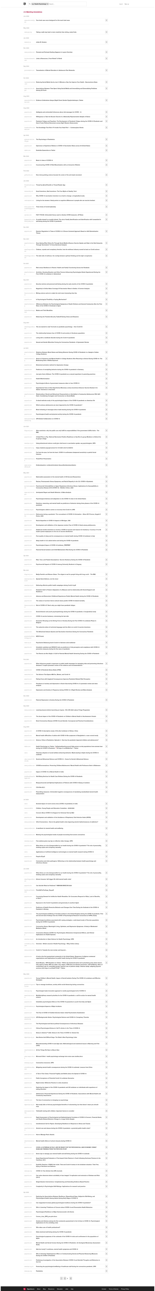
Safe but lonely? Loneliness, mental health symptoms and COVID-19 (57, 1249)
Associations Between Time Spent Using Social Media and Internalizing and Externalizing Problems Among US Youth (66, 89)
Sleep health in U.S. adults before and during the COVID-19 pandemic (57, 540)
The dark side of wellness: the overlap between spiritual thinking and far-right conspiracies (64, 256)
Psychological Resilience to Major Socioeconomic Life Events (55, 1212)
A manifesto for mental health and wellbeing (49, 828)
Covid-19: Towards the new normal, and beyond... (51, 950)
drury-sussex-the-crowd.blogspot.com (29, 208)
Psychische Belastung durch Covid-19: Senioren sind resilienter (55, 642)
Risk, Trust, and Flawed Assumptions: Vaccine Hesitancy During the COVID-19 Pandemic (63, 560)
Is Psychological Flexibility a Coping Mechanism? (51, 299)
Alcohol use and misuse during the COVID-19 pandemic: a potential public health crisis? (63, 1128)
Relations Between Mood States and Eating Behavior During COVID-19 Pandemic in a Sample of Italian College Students (67, 353)
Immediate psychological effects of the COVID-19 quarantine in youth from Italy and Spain (63, 1002)
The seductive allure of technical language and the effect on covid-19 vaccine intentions (63, 627)
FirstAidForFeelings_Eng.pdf (45, 890)
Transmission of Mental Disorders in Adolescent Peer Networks (55, 70)
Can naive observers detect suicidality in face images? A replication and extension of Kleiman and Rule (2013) (68, 1176)
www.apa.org (28, 32)
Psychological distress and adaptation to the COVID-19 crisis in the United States (61, 499)
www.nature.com (29, 1153)
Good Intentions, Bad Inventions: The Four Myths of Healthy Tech (56, 191)
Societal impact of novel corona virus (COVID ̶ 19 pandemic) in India (57, 804)
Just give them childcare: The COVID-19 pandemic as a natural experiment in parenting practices (65, 374)
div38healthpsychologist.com (29, 777)
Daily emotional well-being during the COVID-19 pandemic (54, 1232)
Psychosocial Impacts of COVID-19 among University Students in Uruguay (58, 564)
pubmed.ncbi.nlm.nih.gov (29, 140)
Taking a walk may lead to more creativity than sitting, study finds (56, 32)
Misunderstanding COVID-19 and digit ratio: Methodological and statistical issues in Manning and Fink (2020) (67, 1044)
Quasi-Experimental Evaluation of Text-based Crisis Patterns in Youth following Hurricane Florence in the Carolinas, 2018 (68, 1159)
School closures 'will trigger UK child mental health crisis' (53, 879)
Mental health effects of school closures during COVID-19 (53, 1141)
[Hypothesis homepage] (26, 4)
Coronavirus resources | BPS (45, 1063)
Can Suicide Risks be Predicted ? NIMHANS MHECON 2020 (54, 885)
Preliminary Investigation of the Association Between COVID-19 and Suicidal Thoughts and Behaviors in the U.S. (68, 1261)
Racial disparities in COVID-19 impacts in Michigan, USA (53, 520)
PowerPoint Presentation (43, 459)
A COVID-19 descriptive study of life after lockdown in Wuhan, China (57, 731)
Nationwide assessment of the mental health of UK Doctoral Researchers (58, 477)
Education (60, 1289)
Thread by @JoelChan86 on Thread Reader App (50, 185)
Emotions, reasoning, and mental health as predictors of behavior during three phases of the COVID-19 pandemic (67, 504)
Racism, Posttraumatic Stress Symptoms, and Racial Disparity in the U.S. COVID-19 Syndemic (64, 481)
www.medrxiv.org (29, 448)
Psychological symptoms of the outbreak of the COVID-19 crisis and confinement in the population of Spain (67, 1237)
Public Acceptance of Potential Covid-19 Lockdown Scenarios (55, 1078)
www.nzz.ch (27, 642)
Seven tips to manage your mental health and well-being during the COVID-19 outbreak (62, 1153)
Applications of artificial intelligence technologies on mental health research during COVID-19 (65, 852)
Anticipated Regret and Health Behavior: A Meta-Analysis (53, 492)
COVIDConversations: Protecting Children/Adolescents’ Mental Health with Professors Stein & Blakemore (68, 765)
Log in (121, 4)
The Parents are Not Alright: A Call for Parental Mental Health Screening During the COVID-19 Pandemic (67, 653)
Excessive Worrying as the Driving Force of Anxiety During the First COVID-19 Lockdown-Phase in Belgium (66, 621)
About (38, 1289)
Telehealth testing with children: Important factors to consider (55, 1111)
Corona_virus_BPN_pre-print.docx (46, 1216)
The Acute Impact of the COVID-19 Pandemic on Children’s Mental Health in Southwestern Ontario (66, 716)
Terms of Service (113, 1289)
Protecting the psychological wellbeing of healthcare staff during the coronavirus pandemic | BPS (66, 1266)
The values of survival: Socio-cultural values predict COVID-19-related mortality (60, 601)
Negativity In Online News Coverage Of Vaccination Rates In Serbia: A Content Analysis (63, 288)
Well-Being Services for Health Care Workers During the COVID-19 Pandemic (59, 776)
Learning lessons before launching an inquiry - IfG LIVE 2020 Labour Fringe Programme (63, 710)
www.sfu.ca (27, 42)
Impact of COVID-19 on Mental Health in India (50, 772)
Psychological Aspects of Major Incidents (49, 1006)
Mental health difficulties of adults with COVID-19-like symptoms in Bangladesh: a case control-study (67, 735)
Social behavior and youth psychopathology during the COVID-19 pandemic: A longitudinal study (66, 611)
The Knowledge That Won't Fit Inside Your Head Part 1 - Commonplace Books (60, 127)
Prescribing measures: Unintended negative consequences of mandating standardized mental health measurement (67, 792)
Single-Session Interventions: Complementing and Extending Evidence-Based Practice (62, 1182)
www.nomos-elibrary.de (28, 466)
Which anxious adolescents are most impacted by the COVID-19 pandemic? (59, 405)
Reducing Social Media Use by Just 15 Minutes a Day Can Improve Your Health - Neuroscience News (66, 82)
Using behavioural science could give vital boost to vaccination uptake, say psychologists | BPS (65, 443)
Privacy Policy (125, 1289)
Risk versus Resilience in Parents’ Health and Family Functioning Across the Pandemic (63, 267)
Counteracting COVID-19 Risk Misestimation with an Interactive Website (58, 165)
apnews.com (28, 215)
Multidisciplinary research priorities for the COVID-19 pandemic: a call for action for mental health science (66, 996)
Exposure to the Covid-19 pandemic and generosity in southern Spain (57, 903)
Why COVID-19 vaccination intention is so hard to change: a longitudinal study (60, 196)
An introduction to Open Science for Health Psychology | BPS (55, 939)
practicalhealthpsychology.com (29, 637)
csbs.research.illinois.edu (29, 760)
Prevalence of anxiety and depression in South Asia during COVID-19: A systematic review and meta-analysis (67, 684)
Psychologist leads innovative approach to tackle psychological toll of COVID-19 (61, 991)
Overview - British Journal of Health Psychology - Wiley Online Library (57, 944)
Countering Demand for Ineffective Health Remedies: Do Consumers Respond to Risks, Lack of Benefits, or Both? (68, 897)
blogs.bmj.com (28, 430)
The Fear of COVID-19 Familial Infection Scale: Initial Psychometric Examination (60, 1013)
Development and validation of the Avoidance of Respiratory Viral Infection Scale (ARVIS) (63, 817)
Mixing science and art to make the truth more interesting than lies (56, 293)
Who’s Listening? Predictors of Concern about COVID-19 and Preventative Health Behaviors (64, 1207)
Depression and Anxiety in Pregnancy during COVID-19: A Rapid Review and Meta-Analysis (64, 690)
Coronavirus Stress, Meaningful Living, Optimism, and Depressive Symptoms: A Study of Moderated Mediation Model (66, 927)
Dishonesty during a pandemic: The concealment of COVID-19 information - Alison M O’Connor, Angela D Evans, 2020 (68, 515)
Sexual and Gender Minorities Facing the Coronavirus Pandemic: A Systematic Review (62, 342)
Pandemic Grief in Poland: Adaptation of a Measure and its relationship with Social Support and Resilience (65, 590)
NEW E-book (40, 636)
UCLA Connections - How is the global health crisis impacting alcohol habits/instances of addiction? (67, 822)
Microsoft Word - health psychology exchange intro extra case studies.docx (59, 1056)
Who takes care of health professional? (48, 1227)
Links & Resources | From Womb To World (49, 58)
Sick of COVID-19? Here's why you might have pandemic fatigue (55, 605)
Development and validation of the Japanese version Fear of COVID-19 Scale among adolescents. (66, 525)
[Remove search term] (48, 4)
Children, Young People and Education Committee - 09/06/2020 (55, 808)
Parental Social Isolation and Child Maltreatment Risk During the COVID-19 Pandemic (62, 550)
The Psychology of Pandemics (45, 139)
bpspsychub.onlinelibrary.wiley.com (29, 220)
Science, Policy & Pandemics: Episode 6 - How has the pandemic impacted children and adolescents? (67, 740)
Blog (44, 1289)
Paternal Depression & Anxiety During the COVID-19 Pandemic (55, 700)
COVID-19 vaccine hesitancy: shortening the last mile (52, 616)
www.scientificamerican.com (29, 101)
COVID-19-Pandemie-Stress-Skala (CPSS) (48, 670)
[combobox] (67, 4)
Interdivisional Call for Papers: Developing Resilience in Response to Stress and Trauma (63, 1123)
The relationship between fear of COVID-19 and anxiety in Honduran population (60, 333)
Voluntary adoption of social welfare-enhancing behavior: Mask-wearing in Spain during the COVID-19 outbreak (67, 753)
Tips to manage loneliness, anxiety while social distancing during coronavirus (60, 984)
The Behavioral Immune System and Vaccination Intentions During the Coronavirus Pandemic (64, 632)
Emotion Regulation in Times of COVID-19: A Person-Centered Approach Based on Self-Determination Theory (67, 232)
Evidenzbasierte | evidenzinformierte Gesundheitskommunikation (56, 465)
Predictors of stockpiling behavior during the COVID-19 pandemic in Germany (60, 369)
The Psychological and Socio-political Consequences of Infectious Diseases (59, 1023)
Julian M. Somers (41, 42)
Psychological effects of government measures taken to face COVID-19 (57, 383)
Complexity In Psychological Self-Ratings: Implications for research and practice (60, 1186)
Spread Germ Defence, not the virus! (47, 579)
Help (72, 1289)
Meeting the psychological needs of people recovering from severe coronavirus (60, 834)
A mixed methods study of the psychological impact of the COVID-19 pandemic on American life (65, 400)
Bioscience (51, 1289)
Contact (104, 1289)
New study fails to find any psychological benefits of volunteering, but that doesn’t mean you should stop (67, 1105)
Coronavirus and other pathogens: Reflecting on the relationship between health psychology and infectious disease (66, 862)
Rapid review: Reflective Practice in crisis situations (52, 1083)
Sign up (127, 4)
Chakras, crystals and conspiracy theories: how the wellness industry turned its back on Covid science (67, 249)
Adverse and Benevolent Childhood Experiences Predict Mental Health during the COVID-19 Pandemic (67, 596)
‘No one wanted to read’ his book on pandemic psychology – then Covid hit (59, 327)
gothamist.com (28, 175)
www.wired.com (29, 674)
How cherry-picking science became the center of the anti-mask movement (59, 175)
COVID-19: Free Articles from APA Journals (49, 1171)
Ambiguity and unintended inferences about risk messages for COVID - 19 (58, 112)
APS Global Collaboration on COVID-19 (48, 419)
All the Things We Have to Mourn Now (47, 1050)
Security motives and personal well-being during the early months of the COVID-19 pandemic (64, 284)
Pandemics (39, 1271)
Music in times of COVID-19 (44, 160)
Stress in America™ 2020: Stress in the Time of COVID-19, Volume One (57, 1033)
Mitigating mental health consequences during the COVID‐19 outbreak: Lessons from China (64, 1067)
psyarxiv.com (28, 112)
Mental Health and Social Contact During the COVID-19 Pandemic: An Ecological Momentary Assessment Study (68, 1243)
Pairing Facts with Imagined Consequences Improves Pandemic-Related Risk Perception (63, 679)
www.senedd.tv (28, 808)
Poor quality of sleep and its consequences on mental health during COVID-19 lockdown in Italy (65, 536)
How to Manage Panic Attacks (45, 1134)
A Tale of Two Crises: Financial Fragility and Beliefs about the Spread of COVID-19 (61, 1073)
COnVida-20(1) (40, 787)
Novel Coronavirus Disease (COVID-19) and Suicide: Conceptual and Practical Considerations (64, 721)
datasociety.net (28, 191)
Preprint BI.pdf (40, 856)
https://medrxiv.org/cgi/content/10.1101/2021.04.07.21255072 (54, 448)
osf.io (26, 753)
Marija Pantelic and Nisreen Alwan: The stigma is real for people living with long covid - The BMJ (66, 574)
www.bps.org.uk (29, 443)
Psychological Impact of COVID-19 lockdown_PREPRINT (53, 545)
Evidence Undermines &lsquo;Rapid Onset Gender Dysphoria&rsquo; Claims (59, 100)
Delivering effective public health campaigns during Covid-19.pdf (56, 585)
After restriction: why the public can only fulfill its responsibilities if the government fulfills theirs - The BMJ (67, 431)
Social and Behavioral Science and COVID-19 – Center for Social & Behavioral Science (62, 759)
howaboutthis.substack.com (29, 128)
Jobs (66, 1289)
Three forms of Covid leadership (46, 207)
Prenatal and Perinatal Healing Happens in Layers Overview (54, 52)
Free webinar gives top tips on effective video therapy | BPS (54, 841)
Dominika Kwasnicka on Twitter (45, 150)
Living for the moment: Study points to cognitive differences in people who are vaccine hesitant (65, 200)
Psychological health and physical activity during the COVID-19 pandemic (58, 414)
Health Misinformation (43, 378)
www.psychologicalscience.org (29, 419)
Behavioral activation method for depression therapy (52, 365)
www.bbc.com (28, 1100)
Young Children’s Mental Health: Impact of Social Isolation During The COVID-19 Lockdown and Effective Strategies (68, 979)
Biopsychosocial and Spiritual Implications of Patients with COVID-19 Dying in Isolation (63, 783)
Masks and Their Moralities (44, 310)
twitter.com (27, 150)
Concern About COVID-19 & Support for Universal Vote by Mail (55, 813)
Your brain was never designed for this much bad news (53, 20)
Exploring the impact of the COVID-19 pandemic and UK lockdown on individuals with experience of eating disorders (66, 1088)
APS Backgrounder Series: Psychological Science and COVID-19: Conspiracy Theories (62, 1017)
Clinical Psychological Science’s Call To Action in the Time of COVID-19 (58, 1028)
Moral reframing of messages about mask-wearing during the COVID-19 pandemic (61, 409)
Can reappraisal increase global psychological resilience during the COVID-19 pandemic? (63, 1203)
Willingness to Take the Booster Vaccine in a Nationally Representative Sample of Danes (63, 116)
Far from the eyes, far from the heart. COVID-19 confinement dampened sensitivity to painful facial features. (66, 453)
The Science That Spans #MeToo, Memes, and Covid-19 (53, 674)
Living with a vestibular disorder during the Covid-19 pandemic (55, 337)
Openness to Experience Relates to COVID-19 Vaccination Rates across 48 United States (63, 146)
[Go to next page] (71, 1278)
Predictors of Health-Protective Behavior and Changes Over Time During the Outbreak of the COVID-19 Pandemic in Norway (67, 908)
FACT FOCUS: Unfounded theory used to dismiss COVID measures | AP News (59, 215)
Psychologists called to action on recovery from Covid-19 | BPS (55, 509)
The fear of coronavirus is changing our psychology (52, 1100)
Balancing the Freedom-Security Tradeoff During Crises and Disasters (57, 317)
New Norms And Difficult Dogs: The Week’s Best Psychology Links (56, 1037)
